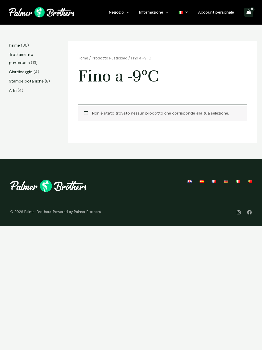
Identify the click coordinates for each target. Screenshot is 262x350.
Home (83, 58)
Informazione (151, 12)
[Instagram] (238, 212)
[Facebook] (249, 212)
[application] (126, 12)
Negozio (116, 12)
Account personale (216, 12)
